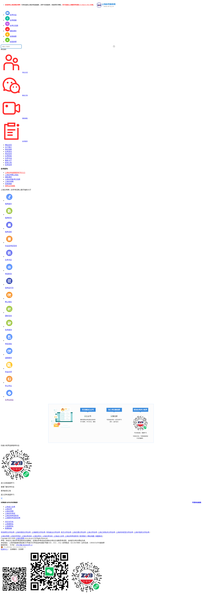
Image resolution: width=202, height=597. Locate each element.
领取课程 (8, 177)
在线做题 (8, 184)
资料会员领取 (10, 186)
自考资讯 (8, 151)
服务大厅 (8, 160)
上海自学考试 (10, 513)
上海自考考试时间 (12, 515)
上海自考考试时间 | (72, 536)
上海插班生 (9, 524)
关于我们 (8, 147)
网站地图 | (91, 536)
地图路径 (99, 536)
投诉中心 (4, 549)
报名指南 (8, 149)
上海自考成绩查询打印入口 (15, 172)
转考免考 (8, 165)
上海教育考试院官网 (12, 518)
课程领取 (25, 118)
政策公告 (8, 162)
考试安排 (8, 154)
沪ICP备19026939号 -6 (24, 545)
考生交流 (25, 72)
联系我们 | (84, 536)
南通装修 (8, 528)
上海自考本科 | (27, 536)
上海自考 (8, 509)
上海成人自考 (10, 507)
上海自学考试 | (16, 536)
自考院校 (8, 156)
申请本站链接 (196, 502)
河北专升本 (9, 522)
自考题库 (25, 141)
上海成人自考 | (59, 536)
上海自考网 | (5, 536)
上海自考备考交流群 (12, 179)
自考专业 (8, 158)
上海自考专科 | (48, 536)
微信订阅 (25, 95)
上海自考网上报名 (12, 175)
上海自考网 (9, 181)
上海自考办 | (38, 536)
